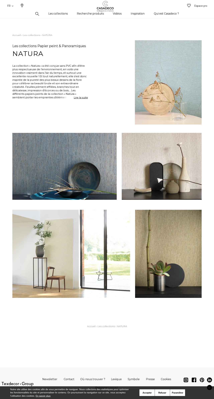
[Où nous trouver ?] (22, 6)
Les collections (31, 35)
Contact (69, 379)
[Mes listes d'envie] (189, 6)
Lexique (116, 379)
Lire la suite (81, 97)
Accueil (16, 35)
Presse (150, 379)
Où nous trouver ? (92, 379)
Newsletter (49, 379)
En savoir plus (43, 395)
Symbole (134, 379)
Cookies (166, 379)
